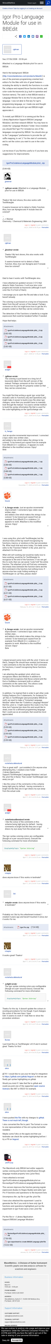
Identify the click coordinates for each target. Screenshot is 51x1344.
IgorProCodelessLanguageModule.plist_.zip (25, 163)
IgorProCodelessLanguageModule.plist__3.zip (25, 724)
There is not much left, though (15, 1120)
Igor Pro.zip (24, 927)
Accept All (17, 1340)
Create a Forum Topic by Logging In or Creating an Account (22, 8)
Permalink (45, 227)
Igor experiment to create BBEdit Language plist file (27, 1242)
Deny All (5, 1340)
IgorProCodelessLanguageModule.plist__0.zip (25, 330)
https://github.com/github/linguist (19, 1076)
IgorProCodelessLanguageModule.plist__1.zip (25, 462)
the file (18, 1118)
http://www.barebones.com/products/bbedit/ (22, 76)
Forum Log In (32, 3)
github (41, 1118)
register (33, 225)
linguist (15, 1139)
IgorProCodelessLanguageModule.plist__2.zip (25, 583)
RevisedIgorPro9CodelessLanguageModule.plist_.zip (26, 1234)
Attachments (8, 326)
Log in (27, 225)
